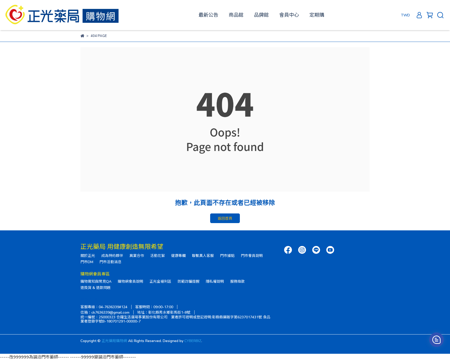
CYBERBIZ (192, 340)
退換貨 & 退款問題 (95, 287)
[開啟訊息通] (436, 339)
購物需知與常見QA (95, 281)
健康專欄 (178, 255)
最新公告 (208, 15)
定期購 (316, 15)
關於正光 (87, 255)
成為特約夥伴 (112, 255)
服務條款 (237, 281)
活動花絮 (157, 255)
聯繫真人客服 (203, 255)
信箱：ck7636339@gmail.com (104, 312)
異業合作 (136, 255)
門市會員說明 (252, 255)
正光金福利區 (160, 281)
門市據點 (227, 255)
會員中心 (289, 15)
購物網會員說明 (130, 281)
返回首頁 (225, 218)
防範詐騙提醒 (188, 281)
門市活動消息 (110, 262)
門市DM (86, 262)
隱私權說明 (215, 281)
